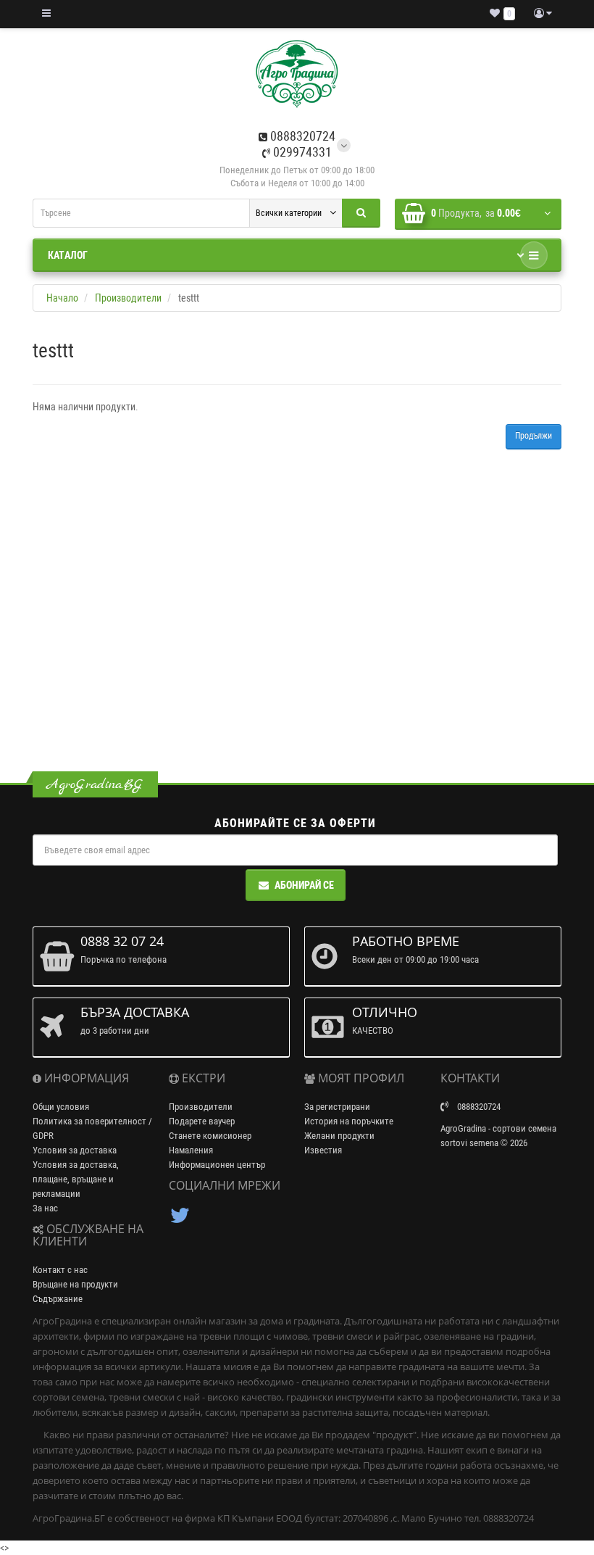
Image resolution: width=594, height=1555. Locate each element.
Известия (323, 1150)
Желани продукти (339, 1135)
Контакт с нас (60, 1269)
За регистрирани (337, 1106)
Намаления (191, 1150)
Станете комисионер (210, 1135)
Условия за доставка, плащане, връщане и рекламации (76, 1179)
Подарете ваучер (202, 1121)
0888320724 (301, 136)
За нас (45, 1208)
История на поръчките (348, 1121)
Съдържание (58, 1298)
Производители (201, 1106)
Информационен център (217, 1164)
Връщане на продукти (75, 1284)
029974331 (301, 151)
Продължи (533, 436)
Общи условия (61, 1106)
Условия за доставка (75, 1150)
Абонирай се (304, 885)
